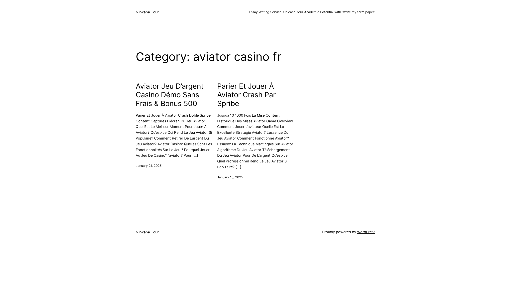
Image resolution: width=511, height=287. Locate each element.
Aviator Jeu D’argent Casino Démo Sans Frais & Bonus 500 (170, 95)
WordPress (366, 232)
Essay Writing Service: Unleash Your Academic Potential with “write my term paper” (312, 12)
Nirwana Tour (147, 12)
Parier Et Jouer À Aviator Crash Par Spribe (246, 95)
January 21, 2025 (149, 166)
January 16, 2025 (230, 177)
